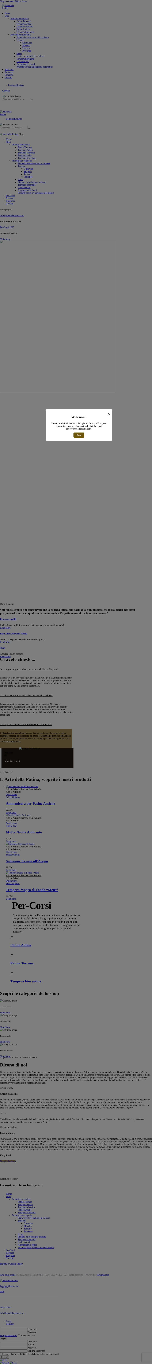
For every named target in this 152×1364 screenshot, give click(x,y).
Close (78, 435)
